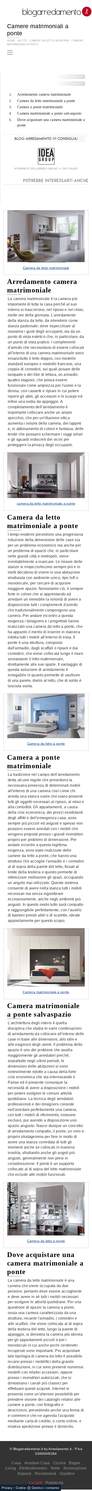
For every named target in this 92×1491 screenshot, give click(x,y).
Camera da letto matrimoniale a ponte (46, 101)
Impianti (24, 1474)
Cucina (59, 1463)
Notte (55, 1468)
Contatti (35, 1483)
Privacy (7, 1488)
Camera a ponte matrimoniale (40, 107)
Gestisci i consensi (45, 1488)
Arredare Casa (37, 1463)
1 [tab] (46, 257)
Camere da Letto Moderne (50, 40)
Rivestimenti (45, 1474)
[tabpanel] (46, 242)
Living (10, 1468)
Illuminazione (75, 1468)
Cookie (21, 1488)
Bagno (74, 1463)
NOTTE (22, 40)
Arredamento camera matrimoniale (44, 94)
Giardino (67, 1474)
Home (11, 40)
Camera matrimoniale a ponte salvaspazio (49, 113)
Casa (16, 1463)
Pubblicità (54, 1483)
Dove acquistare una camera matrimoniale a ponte (51, 122)
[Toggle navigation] (10, 52)
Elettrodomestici (33, 1468)
